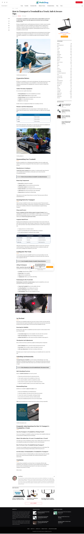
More (61, 5)
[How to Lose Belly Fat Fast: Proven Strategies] (55, 517)
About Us (32, 528)
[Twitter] (9, 23)
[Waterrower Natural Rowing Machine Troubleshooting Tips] (59, 105)
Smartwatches (59, 83)
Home (22, 5)
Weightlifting (59, 96)
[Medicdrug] (41, 2)
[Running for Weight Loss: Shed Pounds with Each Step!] (55, 522)
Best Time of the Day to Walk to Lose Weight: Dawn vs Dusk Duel (47, 499)
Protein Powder (59, 76)
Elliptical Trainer (42, 5)
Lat (57, 66)
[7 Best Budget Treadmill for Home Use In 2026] (33, 493)
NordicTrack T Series (64, 33)
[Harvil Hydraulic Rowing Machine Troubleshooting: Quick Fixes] (59, 111)
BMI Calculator (79, 2)
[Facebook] (9, 21)
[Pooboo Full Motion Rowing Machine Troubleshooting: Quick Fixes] (59, 122)
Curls (58, 49)
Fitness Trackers (60, 62)
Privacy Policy (44, 528)
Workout (58, 97)
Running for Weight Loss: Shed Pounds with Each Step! (64, 522)
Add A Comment (33, 503)
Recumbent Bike (33, 5)
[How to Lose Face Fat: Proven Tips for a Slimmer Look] (55, 513)
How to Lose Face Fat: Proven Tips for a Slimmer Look (64, 512)
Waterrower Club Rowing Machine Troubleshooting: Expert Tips (66, 116)
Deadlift (58, 52)
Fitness (58, 60)
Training (58, 88)
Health (58, 65)
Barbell (58, 43)
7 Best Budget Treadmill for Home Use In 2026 (32, 499)
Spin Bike (58, 85)
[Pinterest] (9, 28)
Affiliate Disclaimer (53, 528)
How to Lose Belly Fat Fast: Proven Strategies (63, 517)
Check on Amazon (64, 36)
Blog (57, 5)
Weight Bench (59, 93)
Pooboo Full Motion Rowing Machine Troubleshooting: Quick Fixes (66, 122)
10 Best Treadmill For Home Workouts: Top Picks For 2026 (18, 499)
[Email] (9, 30)
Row (58, 79)
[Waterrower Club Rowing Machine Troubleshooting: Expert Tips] (59, 116)
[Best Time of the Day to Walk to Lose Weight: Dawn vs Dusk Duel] (48, 493)
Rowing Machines (50, 5)
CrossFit (58, 48)
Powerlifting (59, 71)
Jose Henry (20, 476)
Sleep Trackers (59, 82)
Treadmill (26, 5)
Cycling (58, 51)
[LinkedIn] (9, 26)
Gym (58, 63)
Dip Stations (59, 54)
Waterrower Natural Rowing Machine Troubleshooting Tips (66, 105)
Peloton (58, 68)
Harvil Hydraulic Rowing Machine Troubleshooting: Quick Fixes (66, 111)
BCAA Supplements (60, 45)
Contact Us (38, 528)
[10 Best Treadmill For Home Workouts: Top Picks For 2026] (19, 493)
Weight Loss (59, 94)
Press (58, 74)
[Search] (82, 6)
